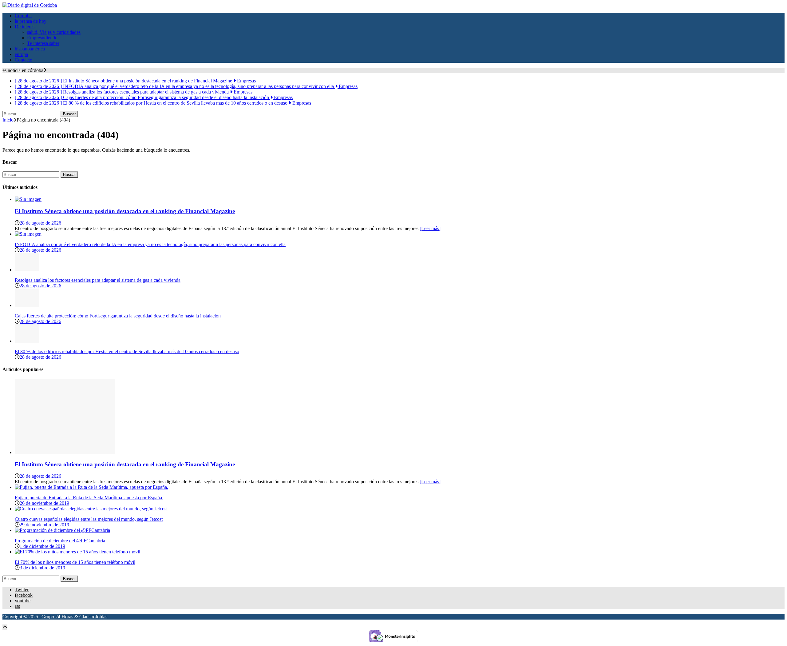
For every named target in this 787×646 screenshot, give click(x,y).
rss (17, 606)
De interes (24, 26)
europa (21, 54)
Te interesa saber (43, 43)
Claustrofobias (93, 616)
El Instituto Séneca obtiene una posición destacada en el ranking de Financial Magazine (125, 211)
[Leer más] (430, 228)
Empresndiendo (42, 37)
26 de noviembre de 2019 (44, 503)
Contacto (23, 59)
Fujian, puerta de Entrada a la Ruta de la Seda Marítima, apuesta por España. (89, 497)
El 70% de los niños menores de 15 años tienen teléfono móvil (75, 562)
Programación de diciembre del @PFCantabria (60, 540)
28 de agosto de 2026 (40, 222)
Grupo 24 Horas (57, 616)
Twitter (22, 589)
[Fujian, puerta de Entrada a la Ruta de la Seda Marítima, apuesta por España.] (91, 487)
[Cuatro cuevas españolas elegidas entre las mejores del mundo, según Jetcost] (91, 508)
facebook (24, 595)
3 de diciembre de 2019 (42, 567)
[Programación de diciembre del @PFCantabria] (62, 530)
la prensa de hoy (30, 21)
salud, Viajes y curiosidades (54, 32)
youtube (22, 600)
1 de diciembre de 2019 (42, 546)
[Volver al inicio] (4, 627)
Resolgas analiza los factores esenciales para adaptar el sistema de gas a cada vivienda (97, 280)
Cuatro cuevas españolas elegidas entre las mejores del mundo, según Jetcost (89, 519)
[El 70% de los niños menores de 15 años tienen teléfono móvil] (77, 551)
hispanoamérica (30, 48)
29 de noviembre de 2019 (44, 524)
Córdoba (23, 15)
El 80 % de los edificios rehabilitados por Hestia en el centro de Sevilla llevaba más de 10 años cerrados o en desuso (127, 351)
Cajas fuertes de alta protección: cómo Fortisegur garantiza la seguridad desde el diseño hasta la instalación (118, 315)
